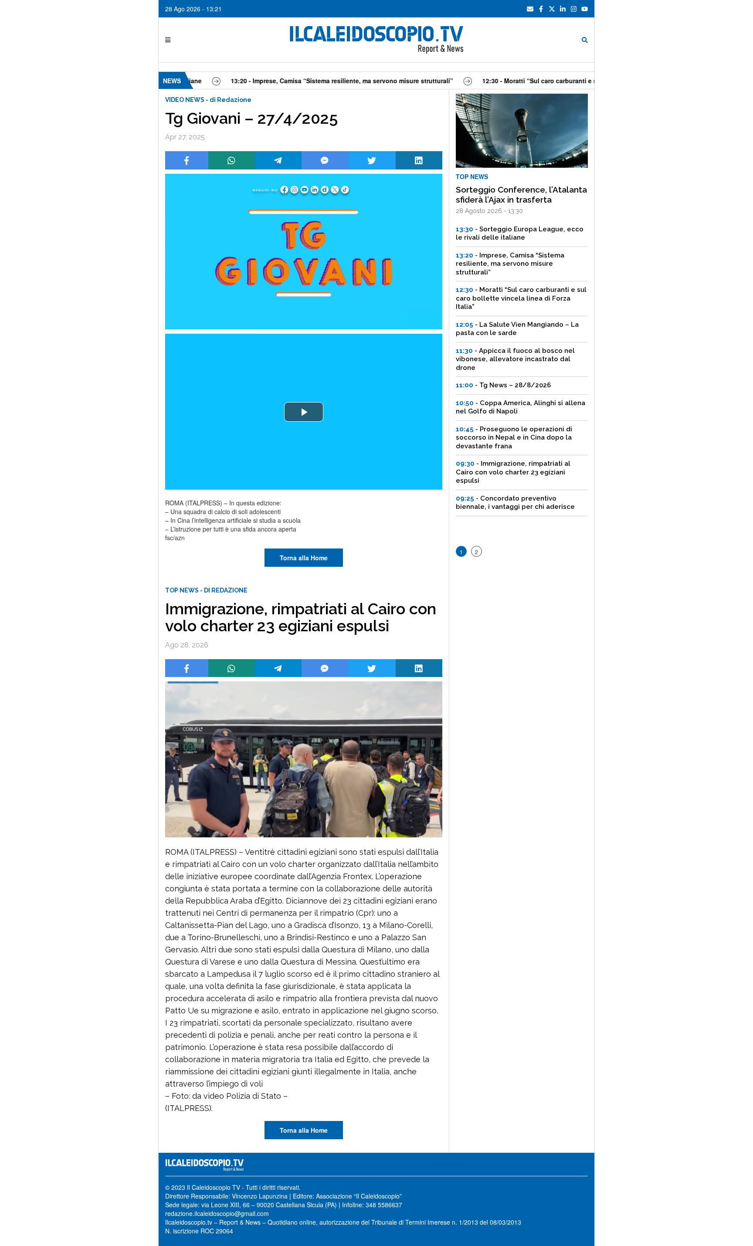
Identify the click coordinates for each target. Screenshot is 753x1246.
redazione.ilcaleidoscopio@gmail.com (217, 1213)
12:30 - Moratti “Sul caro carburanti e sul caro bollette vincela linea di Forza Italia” (572, 80)
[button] (303, 412)
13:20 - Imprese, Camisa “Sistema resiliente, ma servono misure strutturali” (310, 80)
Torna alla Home (304, 557)
